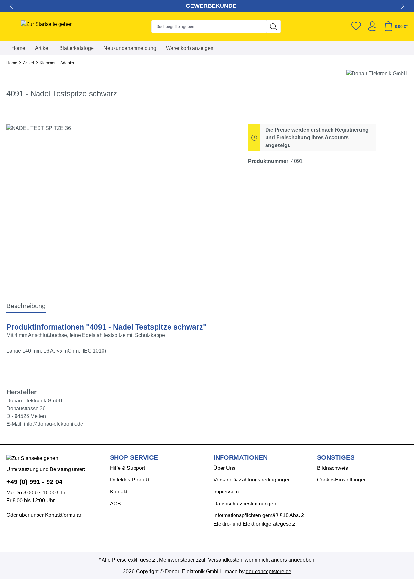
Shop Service (134, 457)
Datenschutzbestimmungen (244, 503)
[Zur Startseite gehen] (46, 24)
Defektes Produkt (129, 479)
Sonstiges (335, 457)
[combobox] (209, 26)
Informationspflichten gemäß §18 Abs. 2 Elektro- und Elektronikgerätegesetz (258, 520)
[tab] (26, 306)
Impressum (226, 491)
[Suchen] (273, 26)
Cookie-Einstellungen (342, 479)
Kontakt (118, 491)
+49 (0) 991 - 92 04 (34, 481)
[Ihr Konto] (372, 26)
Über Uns (224, 468)
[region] (121, 194)
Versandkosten (225, 559)
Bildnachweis (332, 468)
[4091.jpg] (120, 194)
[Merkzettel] (356, 26)
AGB (115, 503)
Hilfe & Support (127, 468)
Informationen (240, 457)
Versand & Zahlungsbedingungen (252, 479)
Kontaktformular (63, 515)
